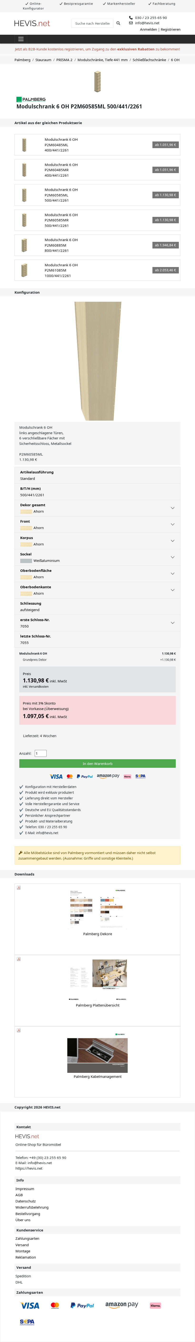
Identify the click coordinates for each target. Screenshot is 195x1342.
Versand (22, 1244)
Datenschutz (25, 1201)
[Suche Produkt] (118, 23)
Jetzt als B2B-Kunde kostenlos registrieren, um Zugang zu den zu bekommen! (97, 49)
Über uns (22, 1219)
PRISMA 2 (64, 59)
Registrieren (170, 29)
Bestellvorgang (27, 1213)
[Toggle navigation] (21, 39)
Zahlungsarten (27, 1238)
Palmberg (22, 59)
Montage (22, 1251)
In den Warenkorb (97, 763)
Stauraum (43, 59)
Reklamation (25, 1257)
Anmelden (148, 29)
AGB (19, 1194)
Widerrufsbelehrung (32, 1207)
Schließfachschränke (149, 59)
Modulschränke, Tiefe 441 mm (103, 59)
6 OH (175, 59)
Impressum (24, 1188)
